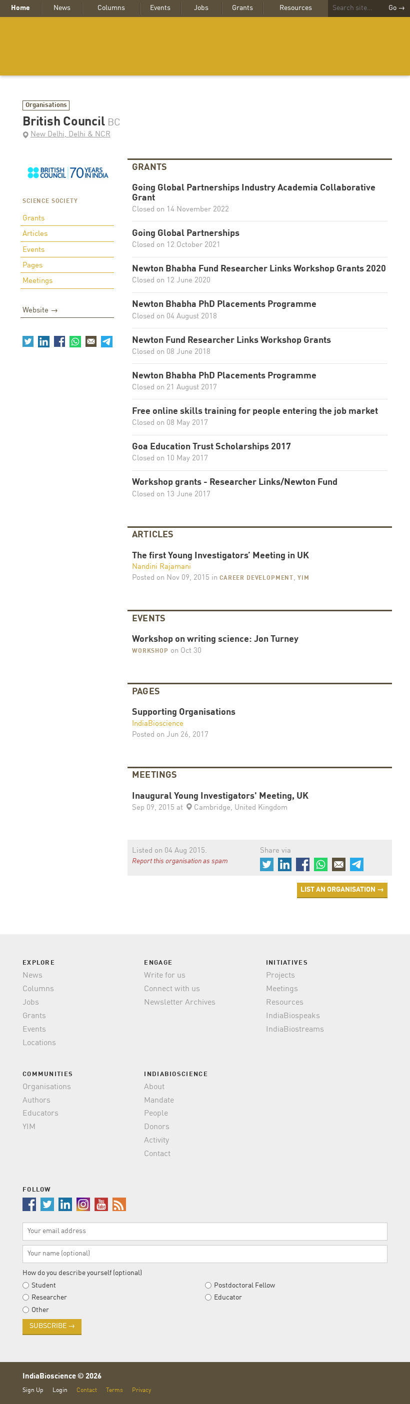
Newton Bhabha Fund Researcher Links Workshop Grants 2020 (259, 269)
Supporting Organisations (184, 712)
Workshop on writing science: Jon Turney (215, 639)
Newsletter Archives (180, 1003)
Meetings (37, 281)
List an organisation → (342, 889)
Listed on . (169, 851)
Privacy (141, 1390)
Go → (396, 7)
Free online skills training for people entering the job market (255, 411)
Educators (40, 1114)
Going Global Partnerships (186, 233)
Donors (157, 1127)
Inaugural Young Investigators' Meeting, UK (220, 796)
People (156, 1114)
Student (44, 1285)
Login (60, 1390)
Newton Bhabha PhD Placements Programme (224, 304)
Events (160, 7)
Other (40, 1310)
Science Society (50, 201)
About (154, 1087)
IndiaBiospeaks (293, 1016)
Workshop (150, 651)
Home (20, 7)
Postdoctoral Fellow (244, 1285)
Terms (114, 1390)
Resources (296, 7)
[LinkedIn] (43, 341)
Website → (40, 310)
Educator (228, 1297)
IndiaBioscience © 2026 (62, 1377)
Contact (157, 1154)
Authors (36, 1101)
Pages (32, 265)
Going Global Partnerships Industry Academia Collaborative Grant (254, 193)
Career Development (257, 578)
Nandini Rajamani (161, 567)
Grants (242, 7)
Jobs (201, 7)
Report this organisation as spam (180, 861)
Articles (35, 234)
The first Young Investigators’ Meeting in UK (220, 556)
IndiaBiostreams (295, 1030)
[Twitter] (28, 341)
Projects (280, 976)
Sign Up (33, 1390)
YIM (304, 578)
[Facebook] (59, 341)
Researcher (49, 1297)
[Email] (91, 341)
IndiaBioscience (205, 46)
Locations (39, 1043)
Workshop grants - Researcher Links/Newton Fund (235, 482)
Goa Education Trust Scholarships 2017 (211, 447)
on (185, 651)
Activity (156, 1141)
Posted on (171, 578)
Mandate (159, 1101)
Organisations (46, 105)
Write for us (165, 976)
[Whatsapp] (75, 341)
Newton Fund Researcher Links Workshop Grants (231, 340)
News (62, 7)
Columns (111, 7)
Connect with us (172, 989)
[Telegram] (106, 341)
